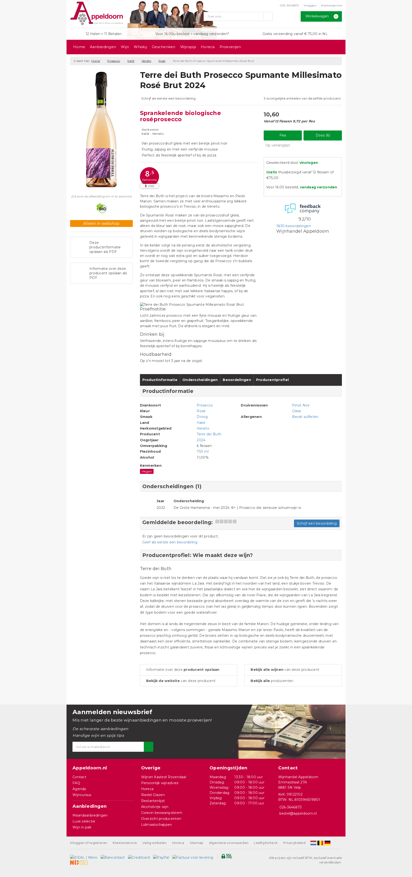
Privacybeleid (294, 843)
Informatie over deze (183, 669)
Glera (296, 411)
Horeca (208, 47)
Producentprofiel (272, 380)
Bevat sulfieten (305, 417)
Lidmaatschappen (156, 824)
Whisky (140, 47)
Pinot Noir (301, 405)
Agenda (79, 789)
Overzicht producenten (161, 819)
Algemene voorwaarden (228, 843)
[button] (149, 176)
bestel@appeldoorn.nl (298, 813)
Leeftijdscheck (266, 843)
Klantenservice (331, 5)
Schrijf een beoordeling (317, 523)
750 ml (203, 451)
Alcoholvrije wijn (155, 807)
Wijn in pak (81, 827)
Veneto (146, 61)
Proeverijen (230, 47)
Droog (202, 417)
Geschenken (163, 47)
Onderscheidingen (200, 380)
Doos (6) (323, 135)
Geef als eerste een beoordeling (170, 542)
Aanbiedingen (103, 47)
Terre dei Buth (209, 434)
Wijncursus (81, 795)
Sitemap (197, 843)
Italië (130, 61)
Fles (282, 135)
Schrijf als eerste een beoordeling (168, 98)
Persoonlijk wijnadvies (160, 783)
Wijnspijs (188, 47)
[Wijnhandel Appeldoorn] (96, 13)
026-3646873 (289, 5)
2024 (201, 440)
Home (79, 47)
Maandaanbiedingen (90, 815)
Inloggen (310, 5)
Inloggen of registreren (88, 843)
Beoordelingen (237, 380)
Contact (79, 777)
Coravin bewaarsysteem (161, 813)
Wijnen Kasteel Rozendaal (163, 777)
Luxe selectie (83, 821)
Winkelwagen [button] (321, 16)
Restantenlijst (153, 801)
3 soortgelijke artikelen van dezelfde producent (302, 98)
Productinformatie (160, 380)
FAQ (76, 783)
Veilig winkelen (154, 843)
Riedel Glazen (153, 795)
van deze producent (181, 681)
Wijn (125, 47)
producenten (272, 681)
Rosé (162, 61)
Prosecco (113, 61)
